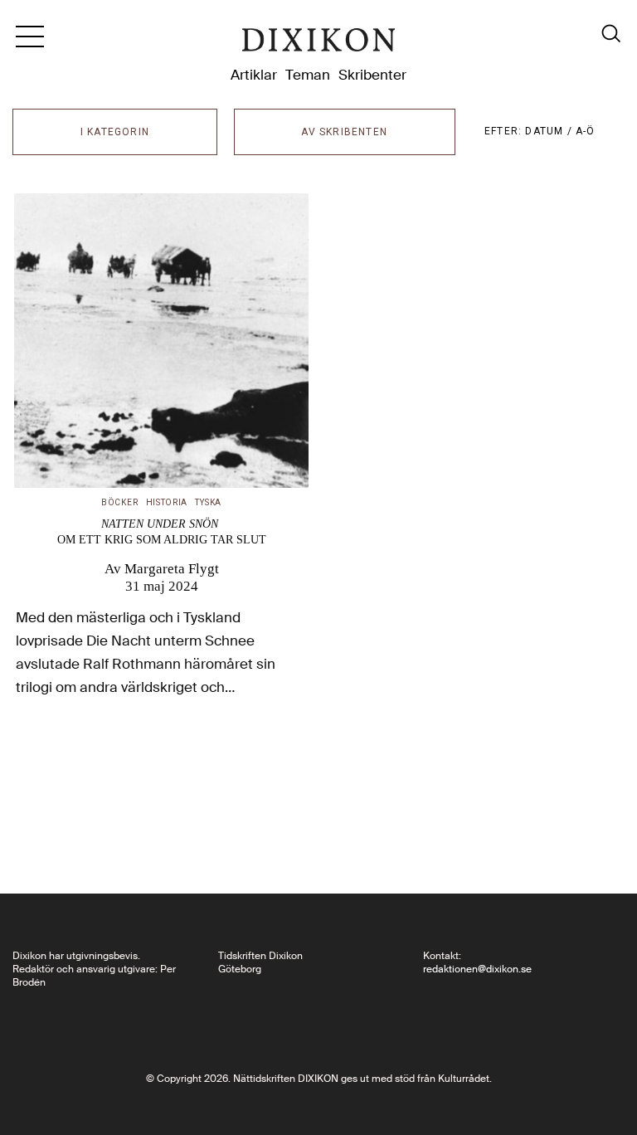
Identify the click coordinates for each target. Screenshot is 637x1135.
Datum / (550, 131)
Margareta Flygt (171, 568)
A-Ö (586, 131)
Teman (307, 75)
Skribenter (372, 75)
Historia (167, 502)
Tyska (208, 502)
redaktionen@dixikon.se (477, 969)
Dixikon (318, 43)
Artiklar (254, 75)
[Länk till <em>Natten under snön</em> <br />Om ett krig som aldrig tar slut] (161, 340)
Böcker (119, 502)
